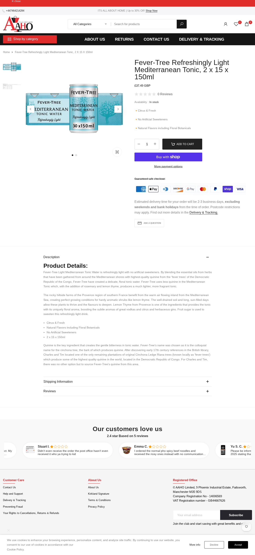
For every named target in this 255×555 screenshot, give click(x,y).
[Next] (118, 109)
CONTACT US (156, 39)
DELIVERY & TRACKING (201, 39)
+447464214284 (15, 10)
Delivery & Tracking (14, 500)
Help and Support (13, 493)
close (8, 1)
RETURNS (124, 39)
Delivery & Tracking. (203, 212)
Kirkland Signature (98, 493)
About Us (93, 487)
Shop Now (151, 10)
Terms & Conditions (99, 500)
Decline (214, 544)
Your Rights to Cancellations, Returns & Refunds (31, 513)
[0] (236, 24)
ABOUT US (94, 39)
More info (194, 544)
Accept (238, 544)
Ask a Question (152, 223)
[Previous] (30, 109)
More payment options (168, 166)
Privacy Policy (96, 506)
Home (6, 52)
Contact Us (9, 487)
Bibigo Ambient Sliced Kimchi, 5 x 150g (34, 534)
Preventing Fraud (13, 506)
